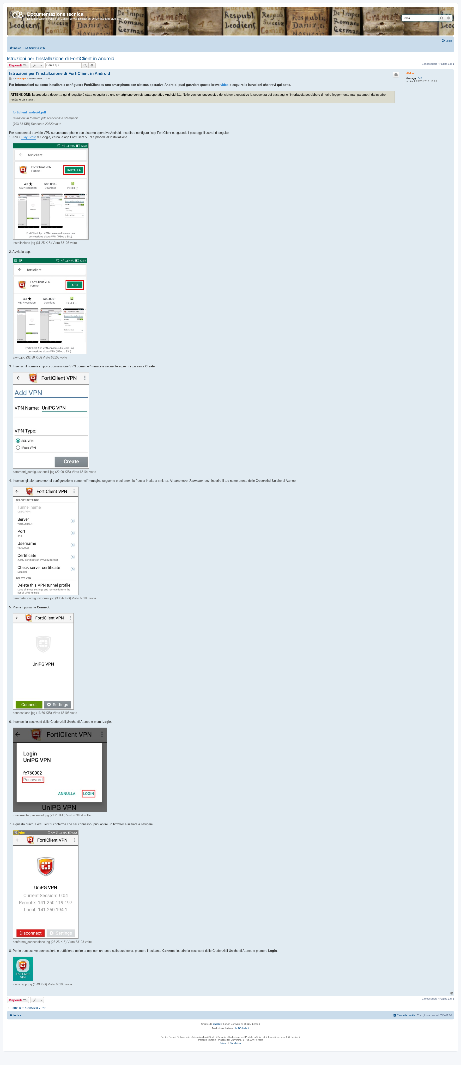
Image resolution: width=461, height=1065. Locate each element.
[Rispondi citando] (396, 74)
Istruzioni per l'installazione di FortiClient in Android (60, 58)
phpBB (217, 1024)
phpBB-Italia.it (241, 1028)
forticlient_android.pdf (29, 112)
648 (420, 78)
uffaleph (410, 73)
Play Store (28, 137)
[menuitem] (446, 41)
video (224, 85)
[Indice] (17, 14)
